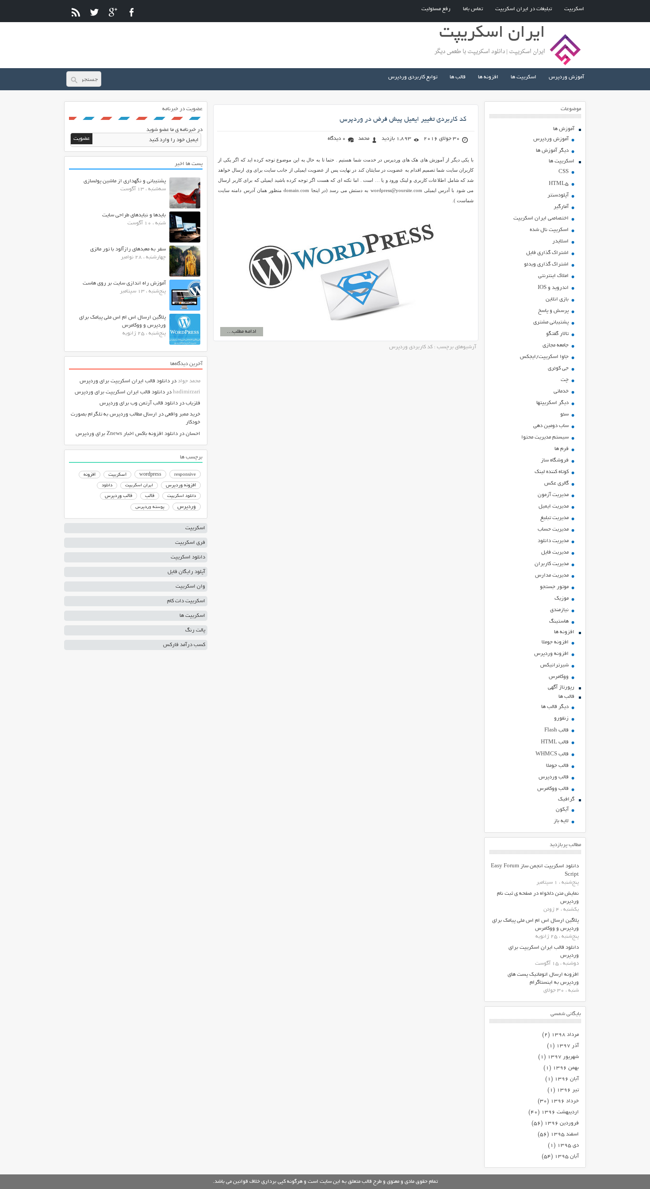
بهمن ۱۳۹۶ (566, 1068)
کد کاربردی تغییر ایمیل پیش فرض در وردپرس (403, 119)
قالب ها (458, 77)
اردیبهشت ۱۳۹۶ (560, 1112)
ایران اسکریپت (139, 485)
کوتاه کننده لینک (552, 472)
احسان (193, 434)
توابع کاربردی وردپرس (412, 77)
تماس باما (473, 9)
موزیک (561, 598)
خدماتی (561, 391)
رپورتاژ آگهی (561, 687)
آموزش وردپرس (566, 77)
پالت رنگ (195, 630)
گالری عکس (556, 483)
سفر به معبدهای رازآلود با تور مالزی (128, 249)
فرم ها (561, 449)
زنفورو (561, 718)
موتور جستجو (554, 587)
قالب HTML (555, 742)
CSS (563, 172)
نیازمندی (559, 610)
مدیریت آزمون (553, 495)
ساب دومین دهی (551, 426)
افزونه (90, 474)
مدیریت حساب (553, 529)
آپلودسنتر (558, 195)
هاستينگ (559, 621)
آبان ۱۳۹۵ (566, 1156)
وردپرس (186, 507)
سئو (564, 414)
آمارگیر (561, 207)
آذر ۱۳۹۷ (567, 1046)
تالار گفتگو (557, 334)
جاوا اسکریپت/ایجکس (544, 357)
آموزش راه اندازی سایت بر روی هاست (124, 283)
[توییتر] (94, 12)
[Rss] (76, 12)
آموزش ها (563, 129)
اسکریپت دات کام (186, 601)
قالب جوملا (557, 766)
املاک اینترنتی (553, 276)
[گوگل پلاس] (113, 12)
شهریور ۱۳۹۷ (563, 1057)
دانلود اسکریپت (181, 496)
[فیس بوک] (131, 12)
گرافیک (566, 799)
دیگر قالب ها (555, 707)
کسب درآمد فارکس (184, 645)
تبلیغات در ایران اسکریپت (523, 9)
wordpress (150, 474)
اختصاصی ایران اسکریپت (541, 218)
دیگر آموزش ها (552, 151)
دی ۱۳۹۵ (568, 1145)
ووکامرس (559, 677)
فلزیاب (193, 403)
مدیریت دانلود (553, 541)
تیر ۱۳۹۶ (568, 1090)
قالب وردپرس (554, 777)
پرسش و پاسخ (553, 311)
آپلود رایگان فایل (186, 572)
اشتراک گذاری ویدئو (546, 264)
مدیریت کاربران (552, 564)
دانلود (107, 485)
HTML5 (559, 184)
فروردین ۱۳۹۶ (561, 1123)
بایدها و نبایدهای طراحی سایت (134, 215)
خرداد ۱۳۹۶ (565, 1101)
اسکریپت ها (523, 77)
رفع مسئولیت (436, 9)
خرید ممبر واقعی (182, 414)
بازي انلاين (557, 299)
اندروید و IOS (553, 288)
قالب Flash (556, 730)
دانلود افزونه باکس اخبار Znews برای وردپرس (127, 434)
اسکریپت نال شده (549, 230)
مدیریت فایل (555, 552)
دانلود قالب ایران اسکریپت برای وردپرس (125, 381)
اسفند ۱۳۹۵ (565, 1134)
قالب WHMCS (552, 754)
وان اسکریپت (190, 586)
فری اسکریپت (190, 543)
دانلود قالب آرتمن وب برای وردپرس (138, 403)
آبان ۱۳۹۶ (566, 1079)
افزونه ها (488, 77)
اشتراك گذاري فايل (547, 253)
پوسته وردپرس (149, 507)
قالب (149, 496)
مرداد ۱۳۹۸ (565, 1035)
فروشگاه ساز (555, 460)
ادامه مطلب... (241, 332)
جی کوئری (558, 368)
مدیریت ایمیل (554, 506)
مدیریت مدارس (552, 575)
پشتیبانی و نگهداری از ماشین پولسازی (125, 181)
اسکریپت (574, 9)
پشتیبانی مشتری (551, 322)
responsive (185, 474)
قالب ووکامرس (553, 789)
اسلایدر (560, 241)
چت (565, 380)
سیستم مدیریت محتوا (545, 437)
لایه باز (561, 821)
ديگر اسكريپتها (552, 403)
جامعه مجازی (556, 345)
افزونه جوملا (555, 642)
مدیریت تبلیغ (554, 518)
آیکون (562, 809)
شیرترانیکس (554, 665)
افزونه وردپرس (551, 654)
